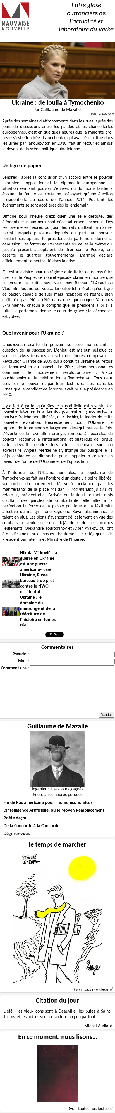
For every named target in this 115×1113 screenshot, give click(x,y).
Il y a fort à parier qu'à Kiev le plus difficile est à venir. (53, 406)
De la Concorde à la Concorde (31, 826)
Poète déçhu (16, 818)
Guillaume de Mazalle (57, 726)
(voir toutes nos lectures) (91, 1109)
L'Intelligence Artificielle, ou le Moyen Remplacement (54, 810)
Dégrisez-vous (17, 834)
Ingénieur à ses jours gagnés (57, 789)
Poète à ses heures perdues (57, 795)
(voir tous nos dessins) (94, 989)
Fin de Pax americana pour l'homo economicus (48, 802)
